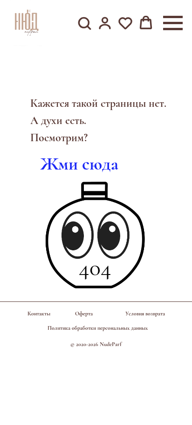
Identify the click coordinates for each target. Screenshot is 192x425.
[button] (84, 23)
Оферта (84, 313)
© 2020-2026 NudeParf (96, 344)
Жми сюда (79, 164)
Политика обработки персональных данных (98, 328)
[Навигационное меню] (173, 23)
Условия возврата (145, 313)
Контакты (38, 313)
